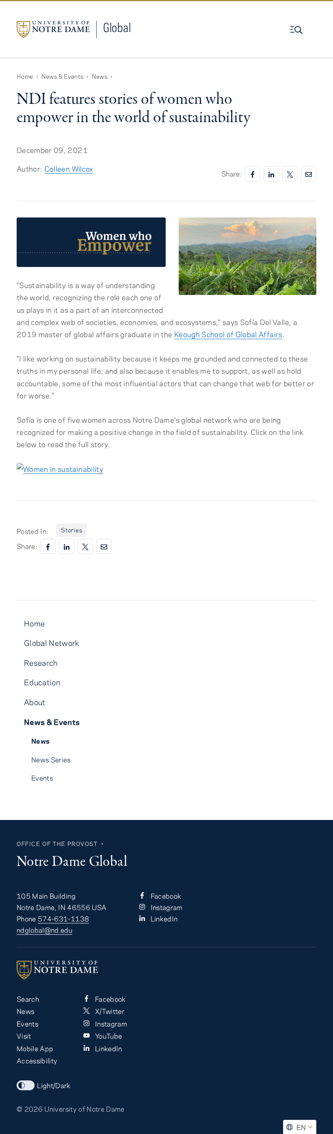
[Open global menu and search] (297, 30)
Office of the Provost (57, 844)
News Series (51, 759)
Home (25, 76)
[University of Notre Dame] (166, 970)
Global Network (52, 643)
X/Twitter (108, 1011)
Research (41, 663)
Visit (24, 1035)
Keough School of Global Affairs (228, 334)
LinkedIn (163, 918)
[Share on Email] (308, 173)
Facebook (165, 895)
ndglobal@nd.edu (44, 929)
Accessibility (37, 1060)
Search (28, 998)
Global (117, 27)
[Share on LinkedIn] (271, 173)
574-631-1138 (63, 918)
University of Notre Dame (84, 1108)
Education (42, 682)
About (34, 702)
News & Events (62, 76)
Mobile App (35, 1048)
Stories (71, 530)
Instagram (165, 907)
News (99, 76)
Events (42, 777)
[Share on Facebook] (252, 173)
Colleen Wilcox (68, 169)
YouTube (107, 1035)
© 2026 (30, 1108)
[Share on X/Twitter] (290, 173)
